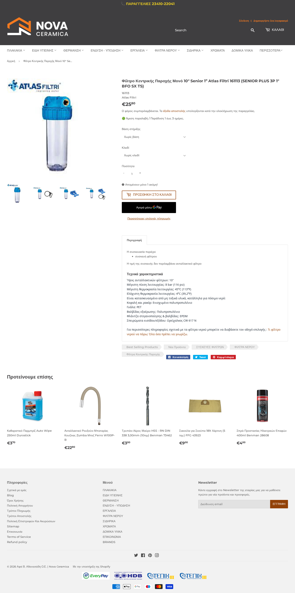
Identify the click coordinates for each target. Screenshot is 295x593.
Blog (10, 495)
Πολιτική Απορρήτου (20, 505)
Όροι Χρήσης (15, 500)
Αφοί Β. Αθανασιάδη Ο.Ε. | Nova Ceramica (43, 566)
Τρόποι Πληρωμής (19, 511)
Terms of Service (19, 537)
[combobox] (215, 30)
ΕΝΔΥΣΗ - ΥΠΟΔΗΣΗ (106, 50)
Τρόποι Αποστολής (19, 516)
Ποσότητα (128, 166)
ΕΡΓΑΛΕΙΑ (137, 50)
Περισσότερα (270, 50)
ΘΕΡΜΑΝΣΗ (72, 50)
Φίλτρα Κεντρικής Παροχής (143, 354)
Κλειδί (125, 147)
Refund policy (17, 542)
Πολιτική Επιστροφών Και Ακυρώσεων (31, 521)
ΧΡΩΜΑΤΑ (218, 50)
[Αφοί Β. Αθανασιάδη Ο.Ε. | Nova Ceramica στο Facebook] (143, 556)
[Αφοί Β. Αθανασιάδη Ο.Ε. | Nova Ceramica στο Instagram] (157, 556)
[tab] (134, 240)
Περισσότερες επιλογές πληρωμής (149, 218)
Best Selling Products (142, 347)
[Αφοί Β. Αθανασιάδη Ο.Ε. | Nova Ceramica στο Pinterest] (150, 556)
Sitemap (13, 526)
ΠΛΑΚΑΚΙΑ (15, 50)
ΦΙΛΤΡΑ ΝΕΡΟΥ (166, 50)
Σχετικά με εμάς (16, 490)
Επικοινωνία (14, 531)
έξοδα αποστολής (174, 111)
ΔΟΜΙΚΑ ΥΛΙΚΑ (242, 50)
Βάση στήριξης (131, 129)
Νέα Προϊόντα (177, 347)
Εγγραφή (279, 504)
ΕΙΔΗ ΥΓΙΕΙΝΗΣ (43, 50)
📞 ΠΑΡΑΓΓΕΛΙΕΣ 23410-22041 (148, 4)
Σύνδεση (244, 20)
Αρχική (11, 61)
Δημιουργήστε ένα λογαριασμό (270, 20)
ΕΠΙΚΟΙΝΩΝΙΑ (112, 537)
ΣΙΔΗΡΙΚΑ (194, 50)
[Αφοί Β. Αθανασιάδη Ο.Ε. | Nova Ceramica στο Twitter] (136, 556)
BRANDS (109, 542)
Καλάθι (277, 30)
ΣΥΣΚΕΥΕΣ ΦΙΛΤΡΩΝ (210, 347)
